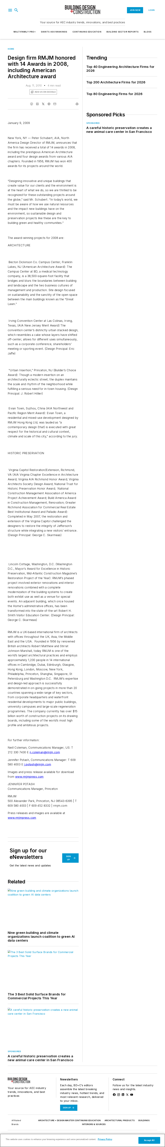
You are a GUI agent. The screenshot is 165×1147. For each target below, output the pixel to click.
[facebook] (31, 104)
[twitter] (43, 104)
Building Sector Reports (123, 32)
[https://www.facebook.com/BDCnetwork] (114, 1094)
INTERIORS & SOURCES (94, 1124)
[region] (82, 1140)
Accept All (149, 1140)
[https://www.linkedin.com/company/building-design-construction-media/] (123, 1094)
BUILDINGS (144, 1120)
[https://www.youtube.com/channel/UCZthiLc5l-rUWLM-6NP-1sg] (131, 1094)
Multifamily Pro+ (25, 32)
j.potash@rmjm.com (37, 764)
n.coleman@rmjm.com (45, 752)
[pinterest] (49, 104)
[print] (77, 104)
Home (11, 49)
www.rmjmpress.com (29, 776)
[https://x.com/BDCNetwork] (127, 1094)
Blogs (147, 32)
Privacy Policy (105, 1139)
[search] (16, 10)
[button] (10, 10)
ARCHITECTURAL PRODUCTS (120, 1120)
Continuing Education (87, 32)
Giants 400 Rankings (54, 32)
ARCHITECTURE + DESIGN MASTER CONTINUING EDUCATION (69, 1120)
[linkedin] (37, 104)
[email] (54, 104)
